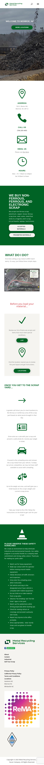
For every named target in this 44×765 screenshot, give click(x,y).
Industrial (7, 659)
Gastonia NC (8, 681)
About (6, 654)
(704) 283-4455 (22, 130)
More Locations (22, 27)
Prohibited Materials (22, 235)
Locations (22, 371)
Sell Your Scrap (9, 662)
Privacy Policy (9, 671)
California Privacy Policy (12, 674)
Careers (7, 657)
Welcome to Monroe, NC (20, 21)
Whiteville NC (9, 686)
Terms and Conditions (12, 676)
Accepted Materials (21, 228)
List (22, 340)
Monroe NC (8, 684)
